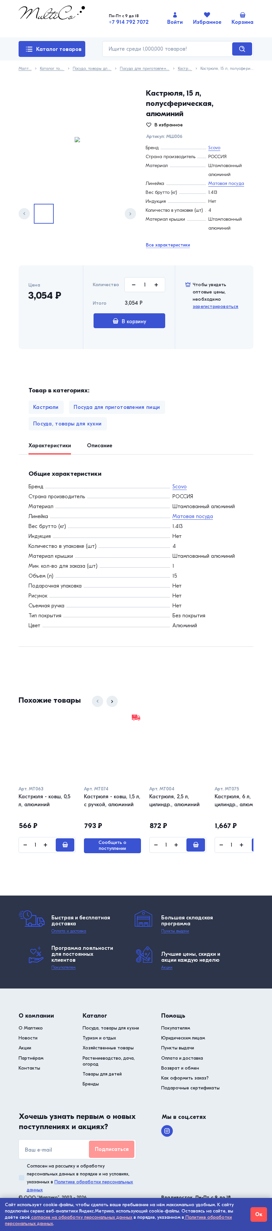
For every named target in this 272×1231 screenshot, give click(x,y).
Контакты (29, 1068)
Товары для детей (102, 1074)
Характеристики (50, 446)
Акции (166, 967)
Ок (258, 1214)
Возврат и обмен (180, 1068)
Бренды (91, 1084)
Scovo (214, 148)
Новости (28, 1038)
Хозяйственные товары (108, 1048)
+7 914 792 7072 (129, 22)
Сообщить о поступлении (112, 845)
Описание (99, 446)
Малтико (25, 68)
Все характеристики (168, 245)
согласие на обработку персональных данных (81, 1217)
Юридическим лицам (183, 1038)
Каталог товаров (59, 49)
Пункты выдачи (175, 931)
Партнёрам (31, 1058)
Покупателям (63, 967)
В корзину (134, 322)
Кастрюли (185, 68)
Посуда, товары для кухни (92, 68)
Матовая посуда (226, 183)
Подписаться (112, 1149)
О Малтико (31, 1028)
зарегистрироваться (215, 306)
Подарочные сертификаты (190, 1088)
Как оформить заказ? (185, 1078)
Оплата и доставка (68, 931)
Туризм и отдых (99, 1038)
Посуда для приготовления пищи (144, 68)
